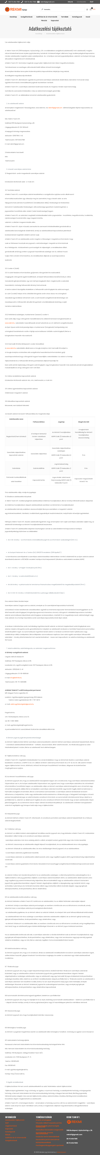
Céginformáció (11, 1126)
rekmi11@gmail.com (47, 2)
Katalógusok (10, 1132)
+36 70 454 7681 (14, 2)
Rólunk (7, 1135)
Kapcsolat (9, 1129)
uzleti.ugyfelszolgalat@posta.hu (22, 704)
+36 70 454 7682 (30, 2)
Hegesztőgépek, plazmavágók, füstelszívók (47, 1126)
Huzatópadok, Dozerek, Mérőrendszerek (44, 1133)
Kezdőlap (38, 34)
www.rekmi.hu (10, 323)
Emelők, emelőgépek (43, 1120)
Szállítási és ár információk (15, 1138)
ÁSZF (7, 1123)
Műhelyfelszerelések (43, 1142)
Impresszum (61, 1152)
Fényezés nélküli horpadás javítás (49, 1123)
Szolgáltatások (11, 1140)
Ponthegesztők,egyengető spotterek (50, 1145)
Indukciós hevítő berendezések (47, 1137)
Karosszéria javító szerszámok (47, 1140)
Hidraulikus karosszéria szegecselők (49, 1130)
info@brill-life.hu (16, 678)
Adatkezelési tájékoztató (14, 1120)
